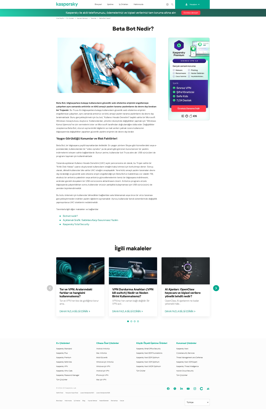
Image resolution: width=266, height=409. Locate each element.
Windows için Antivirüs (104, 362)
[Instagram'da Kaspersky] (194, 388)
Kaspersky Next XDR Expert (186, 362)
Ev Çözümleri (63, 343)
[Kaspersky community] (208, 388)
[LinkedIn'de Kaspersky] (181, 388)
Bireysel (98, 4)
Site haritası (114, 400)
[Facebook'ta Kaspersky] (168, 388)
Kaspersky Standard (64, 349)
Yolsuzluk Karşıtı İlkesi (71, 393)
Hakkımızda (138, 4)
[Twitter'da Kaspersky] (175, 388)
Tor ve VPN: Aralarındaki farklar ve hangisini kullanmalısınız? (76, 293)
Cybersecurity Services (185, 353)
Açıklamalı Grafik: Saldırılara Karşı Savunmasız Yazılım (90, 220)
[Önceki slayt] (50, 288)
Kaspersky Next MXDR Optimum (148, 366)
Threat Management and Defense (189, 357)
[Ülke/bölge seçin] (167, 4)
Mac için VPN (101, 380)
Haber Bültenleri (104, 400)
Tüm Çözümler (61, 380)
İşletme (110, 4)
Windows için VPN (103, 366)
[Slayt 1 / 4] (128, 321)
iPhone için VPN (102, 375)
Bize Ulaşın (59, 400)
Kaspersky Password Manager (67, 375)
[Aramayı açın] (172, 4)
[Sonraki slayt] (216, 288)
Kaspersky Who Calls (64, 371)
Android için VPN (102, 371)
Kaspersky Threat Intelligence (187, 366)
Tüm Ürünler (140, 371)
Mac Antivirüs (101, 353)
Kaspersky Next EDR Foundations (149, 353)
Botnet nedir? (70, 215)
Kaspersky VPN (62, 366)
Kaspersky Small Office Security (148, 349)
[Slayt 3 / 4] (134, 321)
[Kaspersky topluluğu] (201, 388)
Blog (83, 400)
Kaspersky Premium (63, 357)
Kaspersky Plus (62, 353)
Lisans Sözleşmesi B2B (103, 393)
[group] (80, 286)
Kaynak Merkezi (92, 400)
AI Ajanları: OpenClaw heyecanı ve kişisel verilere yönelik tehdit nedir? (183, 293)
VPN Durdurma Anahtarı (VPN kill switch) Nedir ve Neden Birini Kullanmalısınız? (132, 293)
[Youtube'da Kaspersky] (188, 388)
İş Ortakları (123, 4)
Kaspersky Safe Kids (64, 362)
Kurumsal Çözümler (186, 343)
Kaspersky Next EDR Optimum (147, 357)
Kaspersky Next (182, 349)
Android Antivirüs (103, 349)
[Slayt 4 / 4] (138, 321)
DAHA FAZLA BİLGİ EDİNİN (74, 311)
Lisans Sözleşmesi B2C (87, 393)
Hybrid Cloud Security (185, 371)
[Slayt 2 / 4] (131, 321)
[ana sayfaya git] (67, 4)
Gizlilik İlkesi (59, 393)
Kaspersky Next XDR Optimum (147, 362)
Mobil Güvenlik (102, 357)
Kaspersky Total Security (76, 224)
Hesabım (193, 4)
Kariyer (122, 400)
